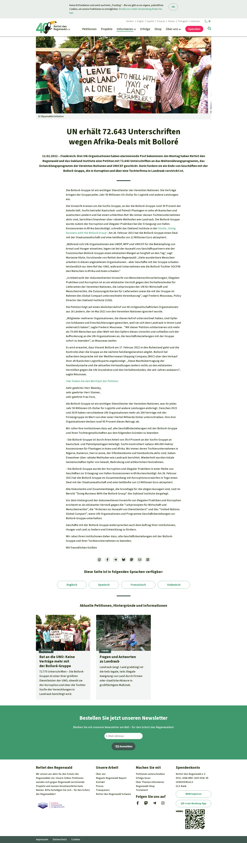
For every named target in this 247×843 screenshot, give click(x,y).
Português (183, 21)
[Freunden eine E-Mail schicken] (140, 560)
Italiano (171, 21)
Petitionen (150, 774)
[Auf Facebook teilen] (107, 560)
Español (150, 21)
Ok (173, 7)
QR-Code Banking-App (193, 803)
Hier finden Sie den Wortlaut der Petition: (92, 381)
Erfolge (143, 778)
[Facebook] (137, 804)
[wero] (179, 811)
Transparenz (103, 790)
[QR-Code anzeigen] (148, 560)
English (140, 21)
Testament (142, 790)
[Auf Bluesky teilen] (123, 560)
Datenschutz (60, 839)
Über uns (101, 774)
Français (161, 21)
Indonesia (195, 21)
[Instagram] (163, 804)
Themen (150, 782)
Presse (100, 786)
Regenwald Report (111, 778)
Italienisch (174, 585)
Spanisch (104, 585)
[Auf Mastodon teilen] (132, 560)
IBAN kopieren (193, 794)
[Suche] (209, 28)
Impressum (42, 839)
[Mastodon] (146, 804)
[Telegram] (154, 804)
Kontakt (100, 782)
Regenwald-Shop (145, 786)
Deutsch (130, 21)
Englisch (71, 585)
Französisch (138, 585)
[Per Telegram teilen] (115, 560)
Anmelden (125, 746)
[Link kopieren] (99, 560)
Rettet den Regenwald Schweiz (113, 794)
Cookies (75, 839)
